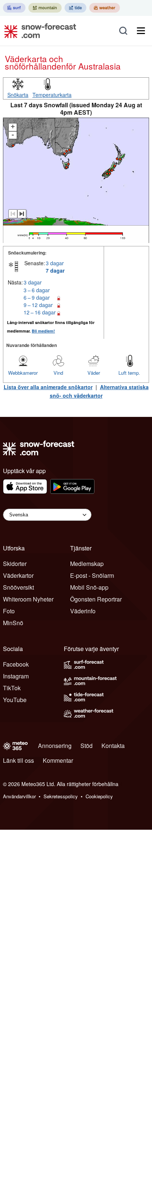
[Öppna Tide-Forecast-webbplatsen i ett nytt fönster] (75, 8)
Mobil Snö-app (89, 587)
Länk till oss (18, 760)
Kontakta (113, 745)
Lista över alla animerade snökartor (48, 387)
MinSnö (13, 622)
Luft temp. (129, 372)
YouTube (15, 699)
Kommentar (58, 760)
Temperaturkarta (52, 94)
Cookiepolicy (99, 796)
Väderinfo (83, 611)
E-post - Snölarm (92, 575)
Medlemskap (87, 563)
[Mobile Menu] (141, 30)
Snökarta (17, 94)
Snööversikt (18, 587)
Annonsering (55, 745)
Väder (93, 372)
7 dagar (55, 270)
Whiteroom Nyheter (28, 599)
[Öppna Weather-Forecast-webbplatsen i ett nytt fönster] (104, 8)
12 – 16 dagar (40, 312)
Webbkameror (23, 372)
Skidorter (15, 563)
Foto (9, 611)
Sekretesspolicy (61, 796)
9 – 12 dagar (38, 305)
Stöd (86, 745)
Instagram (16, 676)
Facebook (16, 664)
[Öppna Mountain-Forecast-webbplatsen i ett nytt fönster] (45, 8)
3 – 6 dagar (37, 290)
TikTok (12, 688)
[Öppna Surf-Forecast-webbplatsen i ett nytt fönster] (14, 8)
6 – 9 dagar (37, 297)
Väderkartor (18, 575)
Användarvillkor (19, 796)
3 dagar (55, 263)
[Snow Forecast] (38, 30)
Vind (58, 372)
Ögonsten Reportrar (96, 599)
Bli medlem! (43, 331)
